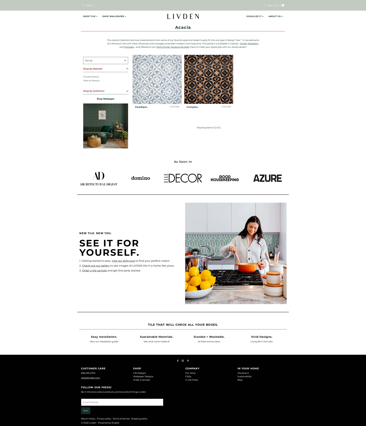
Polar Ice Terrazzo (91, 80)
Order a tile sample (94, 270)
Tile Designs (139, 373)
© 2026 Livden (88, 422)
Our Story (190, 373)
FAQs (188, 376)
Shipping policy (139, 418)
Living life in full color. (261, 341)
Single (243, 43)
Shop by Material (92, 68)
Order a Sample (141, 379)
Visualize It (254, 16)
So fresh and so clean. (209, 341)
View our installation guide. (104, 341)
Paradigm (253, 43)
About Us (275, 16)
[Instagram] (183, 360)
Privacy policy (104, 418)
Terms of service (121, 418)
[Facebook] (177, 360)
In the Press (191, 379)
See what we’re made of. (157, 341)
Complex (129, 47)
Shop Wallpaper (113, 16)
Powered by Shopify (108, 422)
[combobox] (131, 5)
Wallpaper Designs (143, 376)
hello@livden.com (90, 377)
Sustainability (244, 376)
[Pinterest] (188, 360)
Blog (239, 379)
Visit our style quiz (123, 260)
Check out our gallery (96, 265)
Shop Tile (89, 16)
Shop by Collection (93, 91)
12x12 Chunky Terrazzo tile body (172, 47)
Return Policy (88, 418)
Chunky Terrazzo (91, 77)
